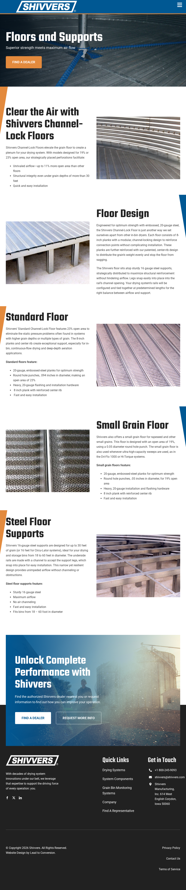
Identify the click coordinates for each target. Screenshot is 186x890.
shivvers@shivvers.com (170, 777)
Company (109, 802)
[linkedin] (20, 797)
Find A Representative (118, 811)
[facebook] (7, 797)
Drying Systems (113, 770)
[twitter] (13, 797)
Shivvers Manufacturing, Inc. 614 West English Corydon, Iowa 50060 (165, 794)
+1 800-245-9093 (166, 770)
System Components (117, 779)
